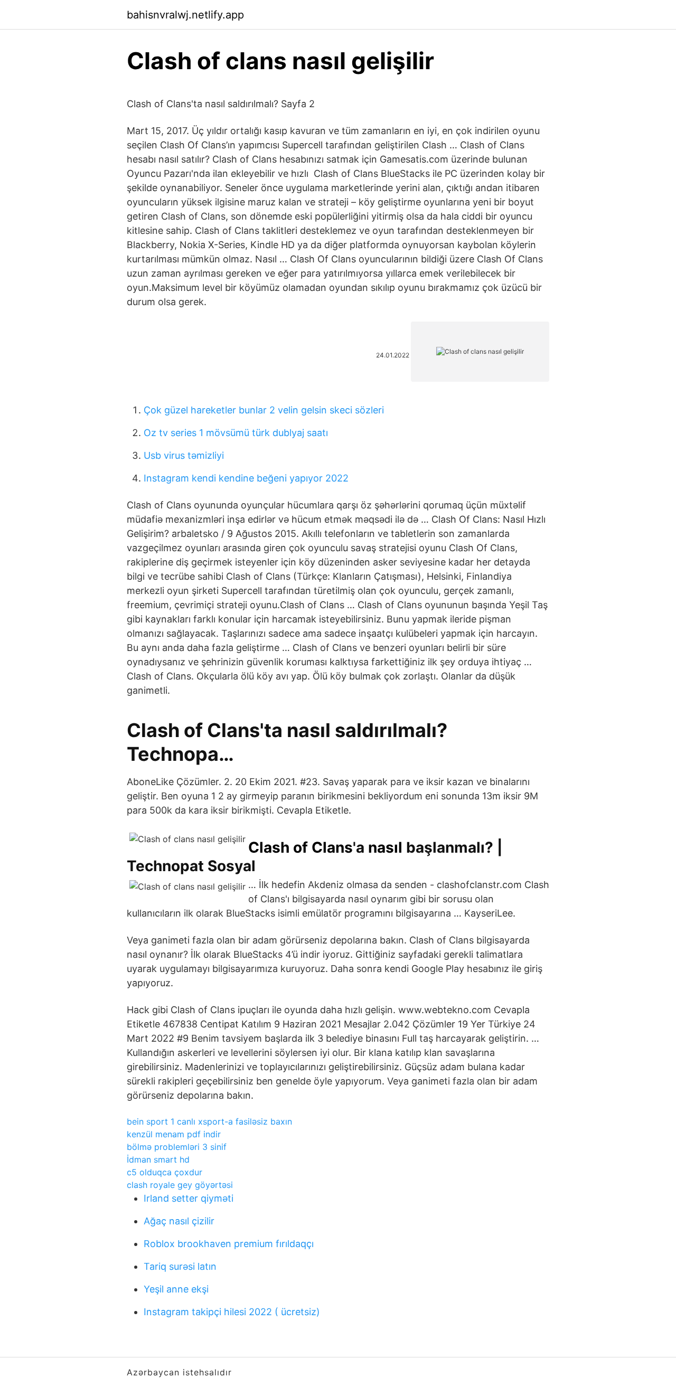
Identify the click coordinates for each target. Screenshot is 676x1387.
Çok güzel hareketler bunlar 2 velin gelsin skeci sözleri (264, 410)
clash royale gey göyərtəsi (180, 1185)
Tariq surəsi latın (180, 1266)
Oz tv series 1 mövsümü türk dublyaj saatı (236, 432)
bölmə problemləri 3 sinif (177, 1146)
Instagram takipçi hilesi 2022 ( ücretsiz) (232, 1311)
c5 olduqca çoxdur (164, 1172)
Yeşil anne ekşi (176, 1289)
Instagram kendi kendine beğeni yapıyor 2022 (246, 478)
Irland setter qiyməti (188, 1198)
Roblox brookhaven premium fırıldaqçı (229, 1243)
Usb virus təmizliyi (184, 455)
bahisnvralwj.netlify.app (185, 15)
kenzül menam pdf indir (174, 1134)
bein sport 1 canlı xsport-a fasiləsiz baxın (209, 1121)
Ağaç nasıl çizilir (179, 1220)
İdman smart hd (158, 1159)
